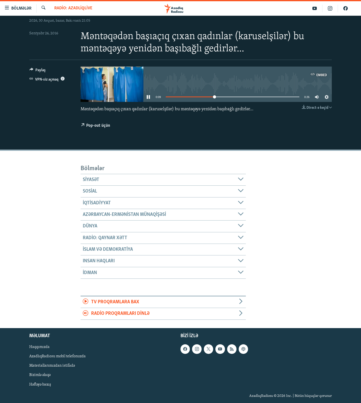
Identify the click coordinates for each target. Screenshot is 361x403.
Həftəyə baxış (40, 384)
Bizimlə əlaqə (40, 375)
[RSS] (231, 349)
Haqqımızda (39, 347)
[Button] (37, 71)
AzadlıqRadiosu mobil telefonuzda (57, 356)
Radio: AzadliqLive (73, 8)
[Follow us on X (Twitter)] (208, 349)
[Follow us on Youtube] (220, 349)
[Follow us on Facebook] (185, 349)
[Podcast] (243, 349)
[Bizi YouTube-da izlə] (314, 8)
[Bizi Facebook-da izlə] (345, 8)
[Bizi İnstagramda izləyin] (330, 8)
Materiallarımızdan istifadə (52, 366)
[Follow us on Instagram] (196, 349)
